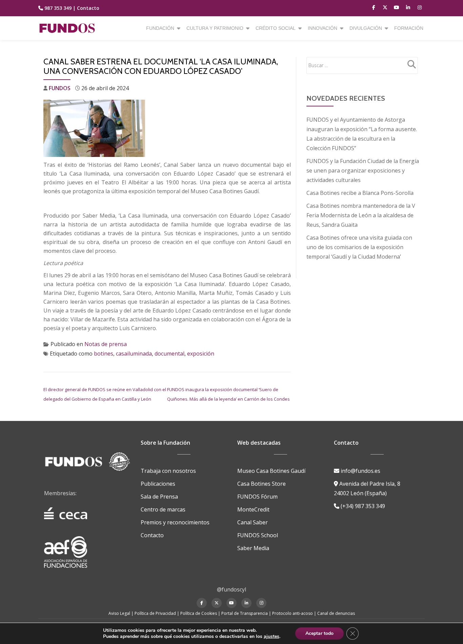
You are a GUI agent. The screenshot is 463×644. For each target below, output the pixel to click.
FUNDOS (60, 88)
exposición (200, 353)
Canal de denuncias (336, 613)
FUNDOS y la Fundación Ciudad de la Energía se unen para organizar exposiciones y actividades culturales (362, 170)
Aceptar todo (319, 633)
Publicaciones (158, 483)
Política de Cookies (198, 613)
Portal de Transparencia (244, 613)
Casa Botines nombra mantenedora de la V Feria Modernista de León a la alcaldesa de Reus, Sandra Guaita (360, 215)
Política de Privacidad (155, 613)
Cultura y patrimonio (214, 28)
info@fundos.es (359, 471)
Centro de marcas (163, 509)
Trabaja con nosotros (168, 471)
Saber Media (253, 548)
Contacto (88, 8)
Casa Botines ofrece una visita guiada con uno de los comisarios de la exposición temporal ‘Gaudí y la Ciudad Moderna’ (359, 247)
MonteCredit (253, 509)
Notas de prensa (105, 344)
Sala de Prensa (159, 496)
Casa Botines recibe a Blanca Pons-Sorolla (360, 193)
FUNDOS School (257, 535)
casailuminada (134, 353)
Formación (408, 28)
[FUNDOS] (68, 28)
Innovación (322, 28)
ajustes (271, 636)
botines (103, 353)
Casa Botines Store (261, 483)
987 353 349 (58, 8)
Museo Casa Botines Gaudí (271, 471)
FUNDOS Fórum (257, 496)
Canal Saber (252, 522)
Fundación (160, 28)
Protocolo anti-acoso (292, 613)
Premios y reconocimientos (175, 522)
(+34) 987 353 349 (362, 506)
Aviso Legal (119, 613)
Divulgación (365, 28)
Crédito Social (276, 28)
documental (169, 353)
